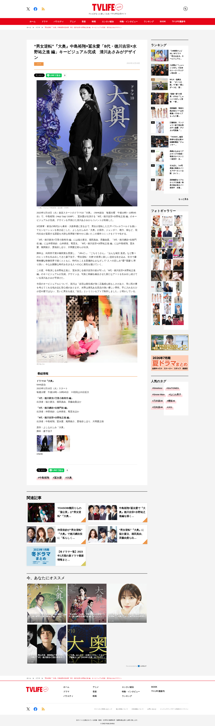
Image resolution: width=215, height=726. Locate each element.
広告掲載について (138, 709)
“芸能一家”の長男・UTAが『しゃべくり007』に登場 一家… (177, 98)
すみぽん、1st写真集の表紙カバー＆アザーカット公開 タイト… (177, 169)
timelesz (158, 388)
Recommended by (131, 666)
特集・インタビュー (129, 21)
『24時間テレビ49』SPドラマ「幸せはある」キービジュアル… (177, 55)
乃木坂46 (158, 401)
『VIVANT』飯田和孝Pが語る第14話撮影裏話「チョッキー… (177, 141)
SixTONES (173, 388)
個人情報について (122, 709)
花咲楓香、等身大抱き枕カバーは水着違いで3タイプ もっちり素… (177, 112)
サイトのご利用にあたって (103, 709)
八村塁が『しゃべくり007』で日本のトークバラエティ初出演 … (177, 69)
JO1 (170, 407)
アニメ (73, 21)
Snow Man (159, 394)
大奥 (69, 477)
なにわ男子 (175, 394)
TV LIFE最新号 (178, 21)
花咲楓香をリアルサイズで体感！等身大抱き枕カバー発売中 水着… (177, 184)
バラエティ (59, 21)
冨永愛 (58, 477)
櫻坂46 (171, 401)
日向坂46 (158, 407)
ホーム (33, 21)
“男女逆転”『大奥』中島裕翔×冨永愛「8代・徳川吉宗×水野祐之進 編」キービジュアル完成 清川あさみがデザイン (83, 27)
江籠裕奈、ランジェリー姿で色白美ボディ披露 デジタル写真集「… (177, 126)
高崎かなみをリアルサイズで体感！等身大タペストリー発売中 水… (177, 155)
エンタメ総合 (108, 21)
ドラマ (45, 21)
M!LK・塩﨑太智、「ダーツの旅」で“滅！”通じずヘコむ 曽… (177, 83)
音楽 (84, 21)
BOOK (163, 21)
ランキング (149, 21)
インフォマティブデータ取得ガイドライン (174, 709)
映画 (94, 21)
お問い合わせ (151, 709)
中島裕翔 (44, 477)
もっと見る (183, 199)
